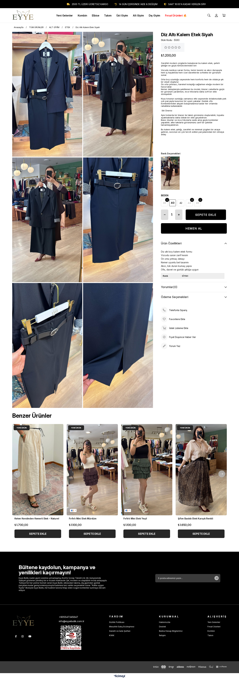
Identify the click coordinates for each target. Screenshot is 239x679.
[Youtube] (29, 636)
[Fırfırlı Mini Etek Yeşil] (146, 469)
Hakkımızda (164, 622)
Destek (162, 626)
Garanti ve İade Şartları (119, 631)
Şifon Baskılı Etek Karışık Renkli (195, 518)
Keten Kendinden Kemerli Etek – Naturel (36, 518)
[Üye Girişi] (216, 15)
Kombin (211, 631)
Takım (210, 635)
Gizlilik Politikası (116, 622)
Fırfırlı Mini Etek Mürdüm (82, 518)
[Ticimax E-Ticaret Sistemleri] (119, 676)
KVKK (111, 635)
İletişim (162, 635)
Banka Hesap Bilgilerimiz (171, 631)
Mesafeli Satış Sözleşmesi (121, 626)
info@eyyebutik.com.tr (71, 621)
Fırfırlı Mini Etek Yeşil (135, 518)
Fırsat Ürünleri (213, 626)
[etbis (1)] (70, 637)
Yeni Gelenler (213, 622)
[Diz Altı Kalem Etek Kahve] (170, 173)
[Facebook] (16, 636)
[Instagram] (22, 636)
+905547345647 (68, 617)
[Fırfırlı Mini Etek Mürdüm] (92, 469)
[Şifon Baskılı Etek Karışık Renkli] (201, 469)
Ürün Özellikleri (171, 243)
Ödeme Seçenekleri (174, 297)
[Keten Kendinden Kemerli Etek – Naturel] (37, 469)
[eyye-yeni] (23, 621)
